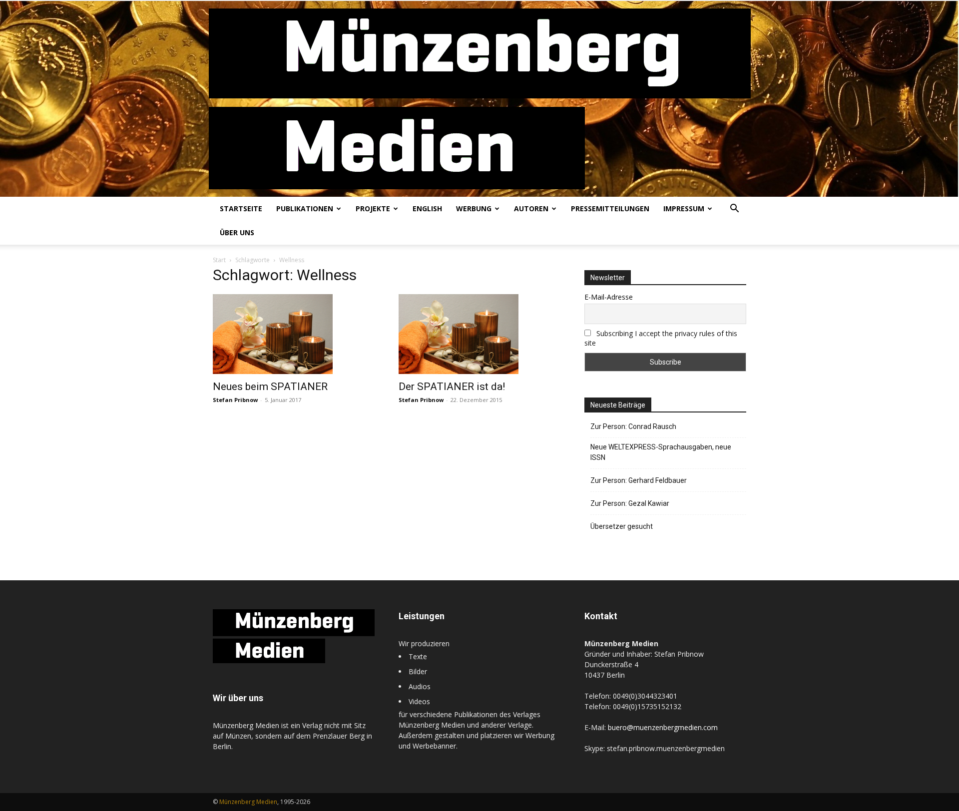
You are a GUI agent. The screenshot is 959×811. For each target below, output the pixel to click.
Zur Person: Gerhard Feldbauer (638, 480)
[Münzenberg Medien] (480, 99)
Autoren (531, 208)
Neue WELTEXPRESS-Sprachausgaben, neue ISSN (660, 452)
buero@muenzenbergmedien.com (663, 727)
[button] (734, 209)
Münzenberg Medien (248, 802)
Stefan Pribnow (235, 400)
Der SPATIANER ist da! (452, 387)
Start (219, 260)
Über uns (237, 232)
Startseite (241, 208)
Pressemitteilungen (610, 208)
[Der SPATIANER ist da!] (479, 334)
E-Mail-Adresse (608, 297)
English (427, 208)
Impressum (683, 208)
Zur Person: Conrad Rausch (633, 426)
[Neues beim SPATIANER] (294, 334)
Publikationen (304, 208)
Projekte (373, 208)
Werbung (473, 208)
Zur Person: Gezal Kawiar (629, 503)
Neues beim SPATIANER (270, 387)
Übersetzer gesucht (621, 526)
